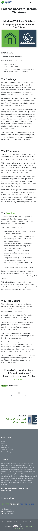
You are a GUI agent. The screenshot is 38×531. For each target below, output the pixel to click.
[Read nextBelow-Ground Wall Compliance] (32, 419)
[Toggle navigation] (35, 2)
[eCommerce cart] (30, 2)
